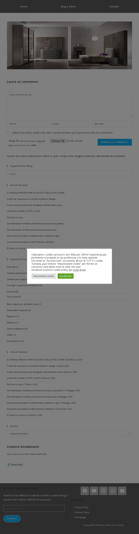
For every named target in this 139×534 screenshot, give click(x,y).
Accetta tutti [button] (66, 275)
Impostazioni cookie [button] (43, 275)
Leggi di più (79, 269)
